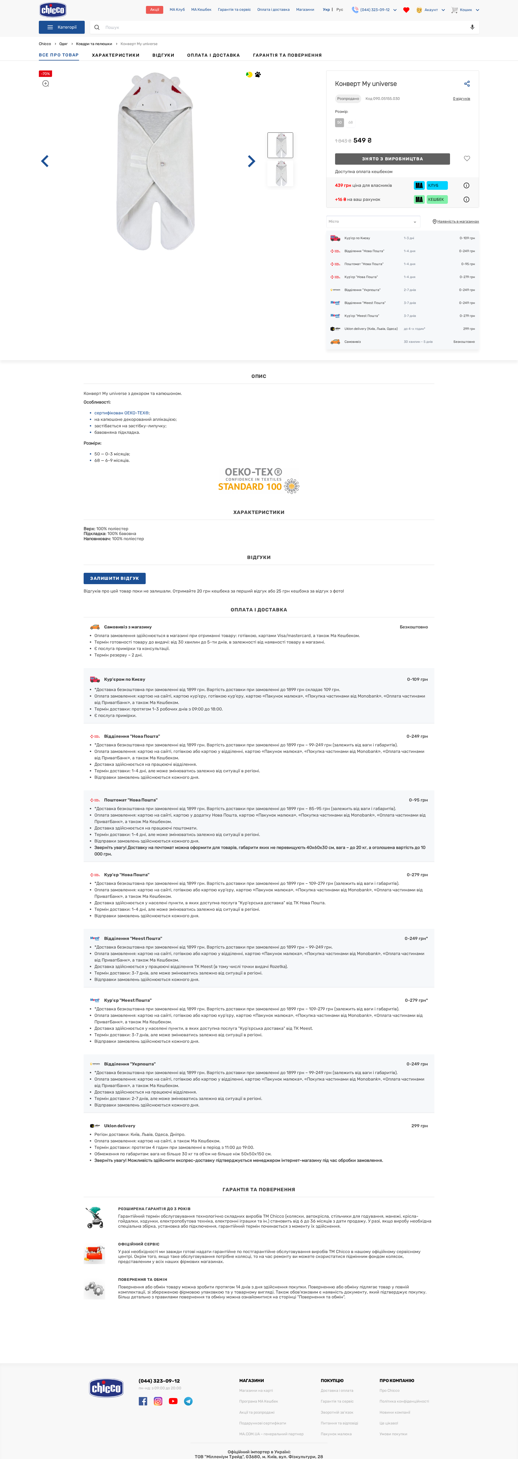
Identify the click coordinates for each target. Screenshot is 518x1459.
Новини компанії (395, 1412)
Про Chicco (390, 1391)
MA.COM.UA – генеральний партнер (271, 1434)
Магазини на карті (256, 1391)
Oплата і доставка (273, 10)
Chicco (45, 44)
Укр (326, 9)
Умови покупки (393, 1434)
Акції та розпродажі (256, 1412)
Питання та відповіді (339, 1423)
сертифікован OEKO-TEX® (121, 412)
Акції (154, 9)
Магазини (305, 10)
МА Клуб (177, 10)
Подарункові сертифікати (262, 1423)
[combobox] (373, 221)
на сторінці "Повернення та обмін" (308, 1296)
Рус (339, 9)
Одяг (64, 44)
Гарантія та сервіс (234, 10)
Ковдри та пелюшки (94, 44)
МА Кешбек (201, 10)
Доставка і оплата (337, 1391)
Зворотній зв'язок (337, 1412)
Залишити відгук (114, 578)
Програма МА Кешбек (258, 1401)
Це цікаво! (389, 1423)
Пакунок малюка (336, 1434)
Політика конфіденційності (404, 1401)
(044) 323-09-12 (159, 1381)
